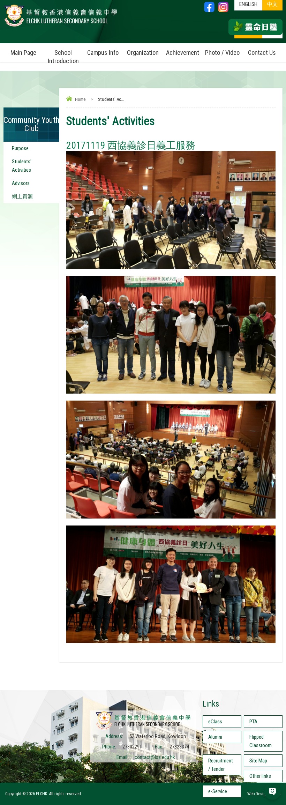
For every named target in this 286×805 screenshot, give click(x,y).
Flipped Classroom (260, 741)
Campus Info (103, 52)
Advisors (21, 183)
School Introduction (63, 57)
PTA (253, 721)
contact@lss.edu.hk (155, 757)
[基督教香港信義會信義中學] (60, 26)
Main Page (23, 52)
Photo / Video (222, 52)
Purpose (20, 148)
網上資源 (22, 196)
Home (80, 99)
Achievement (182, 52)
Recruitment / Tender (220, 765)
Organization (143, 52)
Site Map (258, 761)
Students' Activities (21, 165)
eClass (215, 721)
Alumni (215, 737)
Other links (260, 776)
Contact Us (262, 52)
